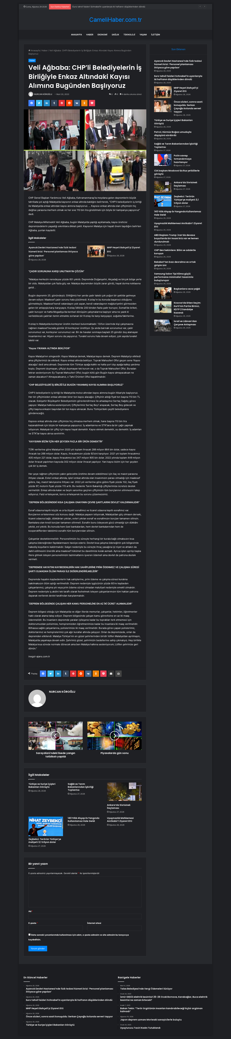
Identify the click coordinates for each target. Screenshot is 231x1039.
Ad (30, 911)
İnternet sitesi (94, 923)
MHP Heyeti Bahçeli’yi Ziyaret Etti (186, 89)
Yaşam (143, 34)
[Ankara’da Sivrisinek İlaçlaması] (124, 792)
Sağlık (115, 34)
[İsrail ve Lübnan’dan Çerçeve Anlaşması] (162, 325)
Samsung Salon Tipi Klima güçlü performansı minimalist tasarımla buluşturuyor (173, 277)
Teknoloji (129, 34)
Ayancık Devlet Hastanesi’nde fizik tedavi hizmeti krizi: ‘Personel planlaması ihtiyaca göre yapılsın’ (53, 251)
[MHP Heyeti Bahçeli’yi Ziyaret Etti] (96, 251)
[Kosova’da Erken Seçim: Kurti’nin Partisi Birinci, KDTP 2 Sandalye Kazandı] (162, 307)
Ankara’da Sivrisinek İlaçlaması (118, 806)
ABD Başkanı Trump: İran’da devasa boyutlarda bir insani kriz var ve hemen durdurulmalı (176, 238)
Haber (89, 34)
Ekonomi (102, 34)
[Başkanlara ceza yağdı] (162, 293)
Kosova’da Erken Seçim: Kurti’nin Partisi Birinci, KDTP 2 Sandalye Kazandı (187, 307)
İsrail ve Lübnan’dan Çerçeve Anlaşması (185, 323)
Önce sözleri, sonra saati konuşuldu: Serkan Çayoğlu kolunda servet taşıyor (188, 106)
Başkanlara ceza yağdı (187, 288)
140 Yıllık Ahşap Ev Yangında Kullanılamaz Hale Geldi (83, 819)
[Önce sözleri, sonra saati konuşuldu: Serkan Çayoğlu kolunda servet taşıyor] (162, 106)
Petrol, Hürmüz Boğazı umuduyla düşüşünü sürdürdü (172, 133)
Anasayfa (76, 34)
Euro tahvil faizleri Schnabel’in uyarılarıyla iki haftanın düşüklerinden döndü (178, 77)
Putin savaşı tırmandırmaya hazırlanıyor (182, 159)
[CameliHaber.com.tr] (115, 20)
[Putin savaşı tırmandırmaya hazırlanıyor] (162, 160)
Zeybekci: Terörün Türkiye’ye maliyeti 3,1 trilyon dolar (44, 841)
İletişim (155, 34)
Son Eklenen (178, 49)
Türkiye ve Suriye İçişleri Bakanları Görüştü (41, 785)
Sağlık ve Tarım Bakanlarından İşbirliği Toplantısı (81, 787)
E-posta (33, 923)
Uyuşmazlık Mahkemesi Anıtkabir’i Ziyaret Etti (120, 819)
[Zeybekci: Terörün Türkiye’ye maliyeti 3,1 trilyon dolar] (45, 826)
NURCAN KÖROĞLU (43, 94)
